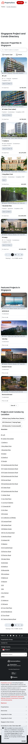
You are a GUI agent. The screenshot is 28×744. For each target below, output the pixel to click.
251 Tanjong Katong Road (8, 619)
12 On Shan (4, 510)
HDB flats (3, 698)
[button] (18, 254)
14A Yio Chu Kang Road (8, 533)
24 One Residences (6, 612)
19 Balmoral (4, 578)
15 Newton (4, 544)
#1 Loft (3, 435)
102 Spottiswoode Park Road (9, 476)
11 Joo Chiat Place (6, 499)
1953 (2, 589)
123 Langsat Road (6, 521)
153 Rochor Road (6, 551)
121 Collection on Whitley (8, 518)
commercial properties (6, 700)
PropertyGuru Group (7, 639)
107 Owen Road (5, 487)
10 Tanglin (4, 461)
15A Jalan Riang (5, 559)
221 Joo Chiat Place (6, 608)
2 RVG (2, 597)
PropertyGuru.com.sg (6, 682)
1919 (2, 585)
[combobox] (15, 50)
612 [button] (15, 254)
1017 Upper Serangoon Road (9, 469)
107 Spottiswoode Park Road (9, 491)
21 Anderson (4, 600)
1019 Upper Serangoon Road (9, 472)
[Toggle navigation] (25, 2)
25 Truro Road (5, 615)
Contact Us (4, 643)
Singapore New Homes (7, 722)
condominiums (14, 696)
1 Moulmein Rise (6, 450)
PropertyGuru (5, 707)
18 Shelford (4, 566)
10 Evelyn (3, 454)
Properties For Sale (6, 714)
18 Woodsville (5, 570)
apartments (21, 696)
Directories (4, 710)
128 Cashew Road (6, 525)
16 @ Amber (4, 563)
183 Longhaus (5, 574)
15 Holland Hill (5, 540)
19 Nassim (4, 581)
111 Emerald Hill (5, 506)
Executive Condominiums (12, 698)
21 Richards (4, 604)
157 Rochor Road (6, 555)
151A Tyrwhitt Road (6, 548)
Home (3, 7)
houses (20, 698)
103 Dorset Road (6, 480)
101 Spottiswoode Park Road (9, 465)
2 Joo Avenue (4, 593)
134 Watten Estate (6, 529)
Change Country (5, 647)
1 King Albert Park (6, 446)
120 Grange (4, 514)
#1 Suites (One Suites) (7, 439)
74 (15, 625)
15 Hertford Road (6, 536)
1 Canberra (4, 442)
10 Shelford (4, 457)
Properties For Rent (6, 718)
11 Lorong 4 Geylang (7, 502)
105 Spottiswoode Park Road (9, 484)
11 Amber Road (5, 495)
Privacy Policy (14, 733)
